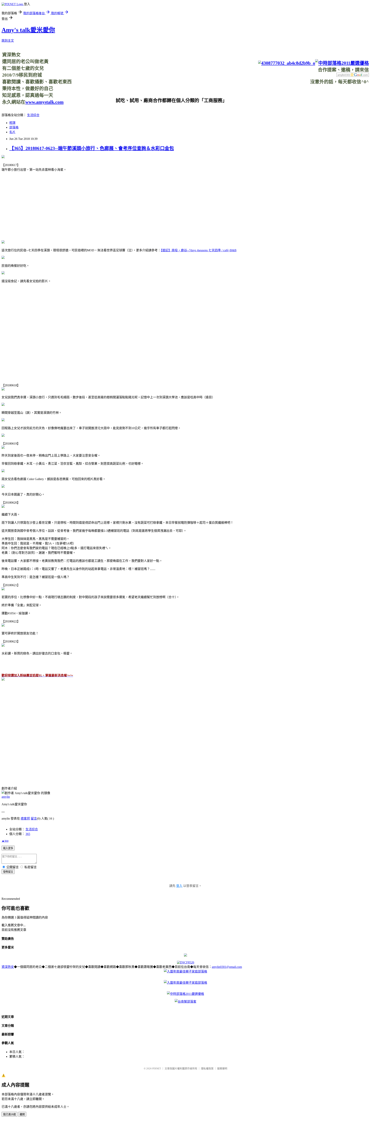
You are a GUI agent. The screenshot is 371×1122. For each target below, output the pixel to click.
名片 (12, 132)
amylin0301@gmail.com (227, 966)
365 (28, 834)
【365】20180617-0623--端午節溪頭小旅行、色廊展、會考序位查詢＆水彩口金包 (91, 148)
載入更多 (8, 848)
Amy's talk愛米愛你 (28, 29)
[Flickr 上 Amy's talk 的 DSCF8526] (185, 962)
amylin (6, 796)
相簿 (12, 122)
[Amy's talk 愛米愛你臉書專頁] (286, 63)
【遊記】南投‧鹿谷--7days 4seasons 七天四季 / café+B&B (199, 250)
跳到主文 (8, 40)
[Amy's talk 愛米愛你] (3, 679)
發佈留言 (8, 871)
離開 (22, 1114)
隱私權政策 (207, 1068)
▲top (5, 840)
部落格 (14, 127)
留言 (34, 818)
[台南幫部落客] (185, 1001)
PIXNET (156, 1068)
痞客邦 (25, 818)
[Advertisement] (298, 93)
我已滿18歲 (9, 1114)
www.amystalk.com (44, 102)
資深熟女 (8, 966)
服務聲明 (222, 1068)
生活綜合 (33, 115)
